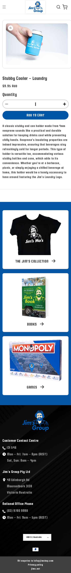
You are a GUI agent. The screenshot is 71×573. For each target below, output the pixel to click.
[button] (4, 7)
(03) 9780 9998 (17, 511)
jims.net (35, 568)
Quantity (9, 94)
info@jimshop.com (35, 560)
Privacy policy (35, 564)
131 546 (11, 447)
